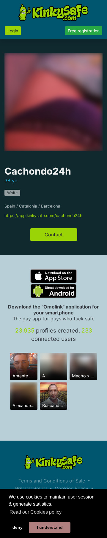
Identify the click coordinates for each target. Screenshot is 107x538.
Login (12, 30)
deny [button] (17, 527)
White (12, 193)
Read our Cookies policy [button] (36, 512)
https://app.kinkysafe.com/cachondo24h (43, 215)
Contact (54, 235)
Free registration (84, 30)
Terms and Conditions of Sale (51, 481)
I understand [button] (50, 527)
